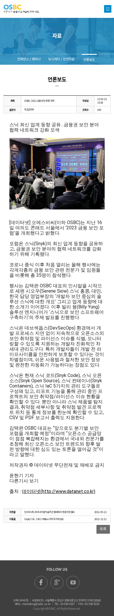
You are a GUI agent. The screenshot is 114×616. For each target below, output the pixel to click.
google (57, 582)
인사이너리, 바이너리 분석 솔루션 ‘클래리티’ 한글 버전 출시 (49, 512)
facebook (41, 582)
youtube (73, 582)
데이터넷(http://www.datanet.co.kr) (58, 491)
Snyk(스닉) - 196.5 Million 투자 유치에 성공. (44, 519)
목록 (102, 529)
